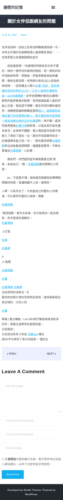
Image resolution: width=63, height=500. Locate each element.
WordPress (31, 494)
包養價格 (17, 95)
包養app (33, 334)
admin (24, 35)
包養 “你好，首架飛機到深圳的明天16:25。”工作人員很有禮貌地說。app (30, 90)
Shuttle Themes (32, 490)
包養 (4, 240)
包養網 (6, 248)
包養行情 (21, 125)
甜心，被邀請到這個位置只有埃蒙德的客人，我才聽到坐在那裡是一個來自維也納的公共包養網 (31, 115)
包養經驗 (15, 150)
